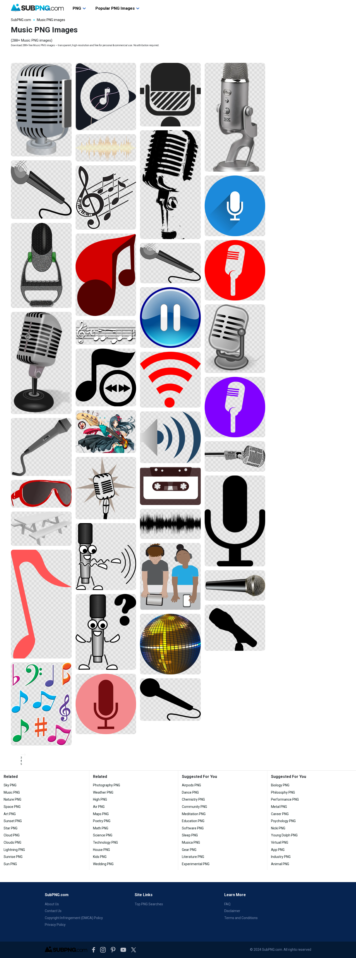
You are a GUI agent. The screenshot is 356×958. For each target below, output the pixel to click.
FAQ (227, 904)
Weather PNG (103, 792)
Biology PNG (280, 785)
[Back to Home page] (37, 8)
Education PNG (193, 821)
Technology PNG (105, 842)
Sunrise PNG (13, 857)
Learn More (235, 894)
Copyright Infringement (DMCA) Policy (74, 918)
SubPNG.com (21, 20)
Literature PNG (193, 857)
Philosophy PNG (283, 792)
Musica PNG (191, 842)
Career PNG (280, 814)
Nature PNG (12, 799)
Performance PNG (285, 799)
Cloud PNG (12, 835)
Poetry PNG (101, 821)
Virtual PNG (279, 842)
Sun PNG (10, 864)
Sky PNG (10, 785)
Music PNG (12, 792)
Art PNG (10, 814)
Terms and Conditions (241, 918)
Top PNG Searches (149, 904)
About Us (52, 904)
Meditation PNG (194, 814)
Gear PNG (189, 850)
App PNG (278, 850)
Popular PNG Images (115, 8)
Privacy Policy (55, 925)
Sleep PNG (190, 835)
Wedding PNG (103, 864)
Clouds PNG (12, 842)
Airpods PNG (191, 785)
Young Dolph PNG (284, 835)
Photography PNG (106, 785)
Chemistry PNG (193, 799)
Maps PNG (101, 814)
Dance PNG (190, 792)
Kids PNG (100, 857)
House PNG (101, 850)
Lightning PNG (14, 850)
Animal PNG (280, 864)
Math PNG (100, 828)
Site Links (144, 894)
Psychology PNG (283, 821)
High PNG (100, 799)
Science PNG (102, 835)
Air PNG (99, 807)
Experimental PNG (195, 864)
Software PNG (193, 828)
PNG (77, 8)
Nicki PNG (278, 828)
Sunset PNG (13, 821)
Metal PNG (279, 807)
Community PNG (194, 807)
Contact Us (53, 911)
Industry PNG (281, 857)
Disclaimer (232, 911)
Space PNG (12, 807)
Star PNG (10, 828)
